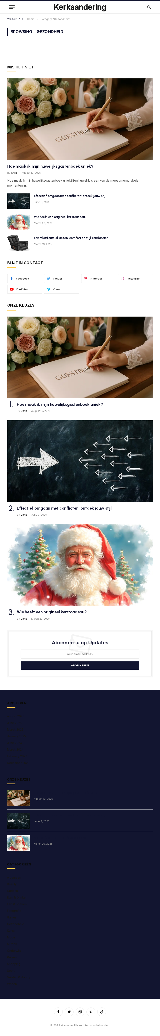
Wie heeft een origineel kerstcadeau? (60, 217)
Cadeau (12, 890)
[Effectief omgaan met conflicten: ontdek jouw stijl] (18, 201)
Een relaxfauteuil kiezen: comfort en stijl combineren (71, 238)
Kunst (11, 930)
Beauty (12, 884)
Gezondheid (15, 924)
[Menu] (12, 7)
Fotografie (14, 910)
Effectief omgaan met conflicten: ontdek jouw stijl (70, 196)
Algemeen (14, 877)
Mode (11, 937)
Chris (14, 172)
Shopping (13, 964)
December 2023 (18, 763)
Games (11, 917)
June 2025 (14, 723)
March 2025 (15, 729)
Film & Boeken (17, 904)
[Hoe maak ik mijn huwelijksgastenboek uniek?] (80, 119)
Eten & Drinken (17, 897)
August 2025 (15, 716)
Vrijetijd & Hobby (18, 977)
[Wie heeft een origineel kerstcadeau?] (18, 222)
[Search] (148, 7)
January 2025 (16, 736)
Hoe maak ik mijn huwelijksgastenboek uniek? (50, 166)
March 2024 (15, 749)
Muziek (12, 944)
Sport (11, 970)
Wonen (12, 984)
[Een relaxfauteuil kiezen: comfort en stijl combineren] (18, 243)
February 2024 (17, 756)
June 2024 (14, 743)
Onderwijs (14, 950)
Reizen (12, 957)
